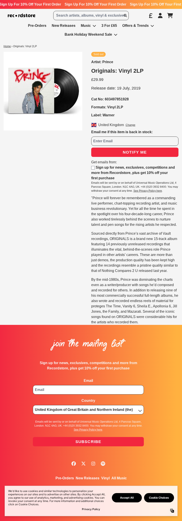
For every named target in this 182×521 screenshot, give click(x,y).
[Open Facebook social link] (74, 463)
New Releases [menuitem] (63, 25)
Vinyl (105, 478)
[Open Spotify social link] (103, 463)
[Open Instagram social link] (93, 463)
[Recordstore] (21, 15)
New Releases (87, 478)
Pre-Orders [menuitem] (37, 25)
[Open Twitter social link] (83, 463)
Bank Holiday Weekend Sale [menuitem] (88, 34)
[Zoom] (43, 91)
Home (7, 46)
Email (88, 380)
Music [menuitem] (86, 25)
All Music (119, 478)
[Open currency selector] (150, 15)
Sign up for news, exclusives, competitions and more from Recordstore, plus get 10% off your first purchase (133, 173)
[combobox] (91, 15)
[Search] (125, 15)
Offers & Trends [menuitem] (135, 25)
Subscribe (88, 441)
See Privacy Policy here (147, 190)
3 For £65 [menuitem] (109, 25)
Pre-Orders (64, 478)
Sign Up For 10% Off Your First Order (95, 4)
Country (88, 400)
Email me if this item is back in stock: (122, 132)
